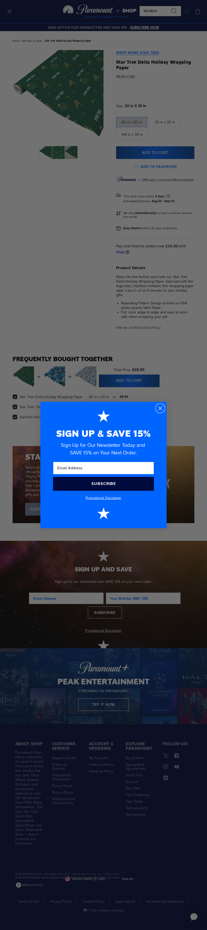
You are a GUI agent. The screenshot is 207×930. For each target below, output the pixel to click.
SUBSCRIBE (103, 483)
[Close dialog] (160, 408)
